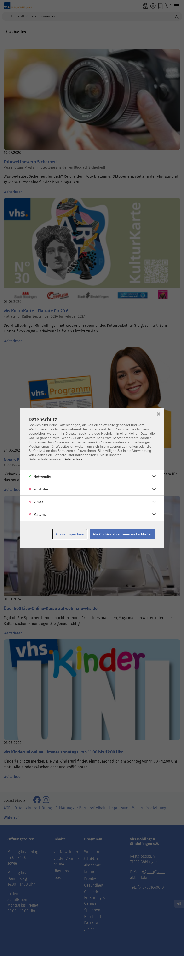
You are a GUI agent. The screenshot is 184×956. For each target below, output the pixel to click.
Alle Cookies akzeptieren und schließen (122, 534)
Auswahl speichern (70, 534)
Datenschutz (72, 459)
